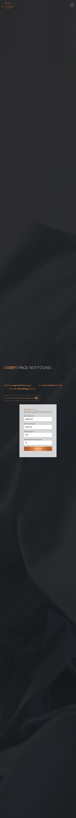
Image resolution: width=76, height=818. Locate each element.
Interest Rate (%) (29, 432)
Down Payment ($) (29, 424)
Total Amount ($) (29, 416)
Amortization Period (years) (33, 440)
